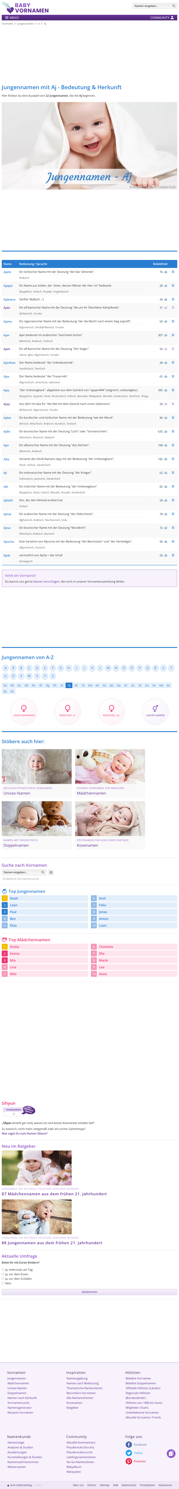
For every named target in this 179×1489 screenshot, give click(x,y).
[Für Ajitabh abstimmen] (165, 500)
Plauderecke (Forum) (80, 1447)
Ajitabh (8, 500)
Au (147, 685)
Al (83, 685)
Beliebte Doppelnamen (141, 1383)
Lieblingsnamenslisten (81, 1457)
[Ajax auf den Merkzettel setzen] (173, 376)
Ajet (6, 445)
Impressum (165, 1485)
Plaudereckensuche (79, 1452)
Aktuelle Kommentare (81, 1442)
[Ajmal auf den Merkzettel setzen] (173, 514)
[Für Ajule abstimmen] (165, 555)
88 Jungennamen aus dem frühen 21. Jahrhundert (52, 1242)
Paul (13, 912)
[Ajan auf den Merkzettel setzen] (173, 335)
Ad (26, 685)
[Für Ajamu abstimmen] (165, 321)
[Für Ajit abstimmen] (165, 486)
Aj (69, 685)
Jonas (103, 912)
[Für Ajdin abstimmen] (165, 431)
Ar (125, 685)
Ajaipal (7, 286)
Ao (104, 685)
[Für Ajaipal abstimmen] (165, 286)
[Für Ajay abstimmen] (165, 390)
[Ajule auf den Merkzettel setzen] (173, 555)
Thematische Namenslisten (84, 1388)
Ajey (6, 459)
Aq (118, 685)
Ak (76, 685)
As (132, 685)
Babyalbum (74, 1467)
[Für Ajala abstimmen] (165, 308)
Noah (14, 898)
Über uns (78, 1485)
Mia (13, 960)
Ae (33, 685)
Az (12, 691)
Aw (161, 685)
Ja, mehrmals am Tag (19, 1270)
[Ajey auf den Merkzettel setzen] (173, 459)
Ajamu (7, 321)
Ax (168, 685)
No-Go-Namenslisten (80, 1462)
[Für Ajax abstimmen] (165, 376)
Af (40, 685)
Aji (5, 473)
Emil (102, 898)
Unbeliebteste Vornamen (142, 1412)
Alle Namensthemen (80, 1398)
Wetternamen (17, 1467)
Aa (5, 685)
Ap (111, 685)
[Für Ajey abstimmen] (165, 459)
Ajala (6, 308)
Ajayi (6, 404)
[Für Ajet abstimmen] (165, 445)
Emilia (14, 947)
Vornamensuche (18, 1403)
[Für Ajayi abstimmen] (165, 404)
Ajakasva (9, 299)
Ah (54, 685)
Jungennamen (17, 1378)
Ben (13, 919)
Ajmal (7, 514)
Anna (103, 974)
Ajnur (7, 528)
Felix (102, 905)
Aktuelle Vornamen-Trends (143, 1417)
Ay (5, 691)
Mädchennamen (18, 1383)
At (140, 685)
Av (154, 685)
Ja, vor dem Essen (16, 1274)
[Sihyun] (18, 1117)
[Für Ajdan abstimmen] (165, 418)
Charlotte (106, 947)
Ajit (5, 486)
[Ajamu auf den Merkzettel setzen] (173, 321)
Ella (101, 953)
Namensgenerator (20, 1408)
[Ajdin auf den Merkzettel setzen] (173, 431)
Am (90, 685)
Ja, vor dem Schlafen (18, 1279)
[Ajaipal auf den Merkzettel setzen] (173, 285)
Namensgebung (77, 1378)
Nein (8, 1283)
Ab (12, 685)
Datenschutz (129, 1485)
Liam (102, 925)
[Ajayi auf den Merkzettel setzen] (173, 404)
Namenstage (16, 1442)
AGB (115, 1485)
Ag (47, 685)
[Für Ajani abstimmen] (165, 349)
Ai (62, 685)
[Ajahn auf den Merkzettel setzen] (173, 272)
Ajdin (6, 431)
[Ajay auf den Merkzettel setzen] (173, 390)
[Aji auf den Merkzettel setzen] (173, 473)
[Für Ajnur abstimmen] (165, 528)
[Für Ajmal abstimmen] (165, 514)
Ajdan (7, 418)
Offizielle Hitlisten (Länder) (143, 1388)
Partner (91, 1485)
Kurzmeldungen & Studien (25, 1457)
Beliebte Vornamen (138, 1378)
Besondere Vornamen (81, 1393)
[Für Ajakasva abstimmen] (165, 299)
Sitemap (104, 1485)
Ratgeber (73, 1408)
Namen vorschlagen (46, 581)
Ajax (6, 376)
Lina (13, 967)
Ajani (6, 349)
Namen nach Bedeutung (83, 1383)
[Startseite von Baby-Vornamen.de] (25, 12)
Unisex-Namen (17, 1388)
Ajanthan (9, 363)
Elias (13, 925)
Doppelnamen (17, 1393)
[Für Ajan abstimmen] (165, 335)
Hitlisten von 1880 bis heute (144, 1403)
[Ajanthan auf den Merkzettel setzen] (173, 362)
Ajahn (7, 272)
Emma (14, 953)
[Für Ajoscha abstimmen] (165, 542)
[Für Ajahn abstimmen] (165, 272)
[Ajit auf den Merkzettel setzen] (173, 486)
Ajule (6, 555)
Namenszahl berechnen (23, 1462)
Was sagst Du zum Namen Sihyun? (25, 1133)
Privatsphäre (147, 1485)
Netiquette (74, 1472)
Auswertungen (17, 1452)
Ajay (6, 390)
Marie (103, 960)
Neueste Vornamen (20, 1412)
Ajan (6, 335)
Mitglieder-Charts (137, 1408)
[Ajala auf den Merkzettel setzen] (173, 307)
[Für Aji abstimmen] (165, 473)
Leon (13, 905)
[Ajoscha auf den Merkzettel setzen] (173, 541)
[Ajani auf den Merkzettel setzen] (173, 349)
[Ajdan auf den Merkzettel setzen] (173, 417)
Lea (101, 967)
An (97, 685)
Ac (19, 685)
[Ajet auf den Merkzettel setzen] (173, 445)
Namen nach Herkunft (22, 1398)
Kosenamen (74, 1403)
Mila (13, 974)
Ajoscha (8, 542)
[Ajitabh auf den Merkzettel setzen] (173, 500)
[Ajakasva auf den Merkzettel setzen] (173, 299)
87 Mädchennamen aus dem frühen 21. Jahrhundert (54, 1193)
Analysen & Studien (20, 1447)
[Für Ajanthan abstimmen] (165, 363)
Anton (103, 919)
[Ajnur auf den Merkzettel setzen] (173, 528)
